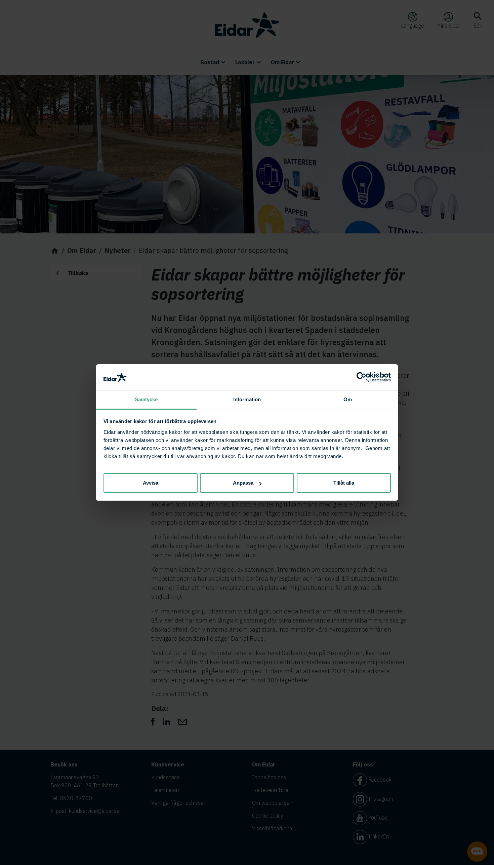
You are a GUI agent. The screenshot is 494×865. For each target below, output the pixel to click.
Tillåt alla (343, 483)
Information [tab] (247, 399)
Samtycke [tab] (146, 399)
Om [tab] (347, 399)
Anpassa (243, 483)
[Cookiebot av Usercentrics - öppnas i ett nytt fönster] (361, 377)
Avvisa (150, 483)
